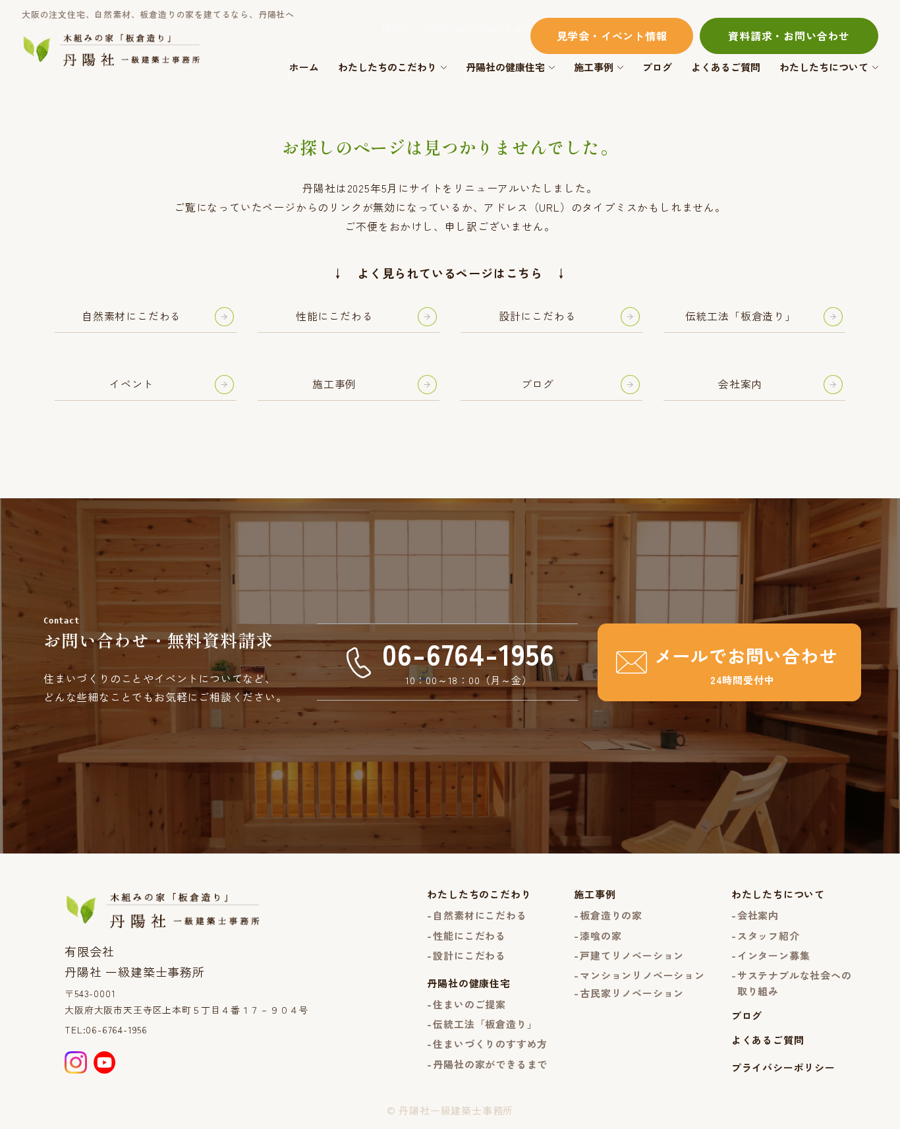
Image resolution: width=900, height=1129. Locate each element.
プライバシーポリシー (783, 1067)
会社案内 (758, 915)
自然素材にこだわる (479, 915)
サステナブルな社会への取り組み (794, 983)
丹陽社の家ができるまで (490, 1064)
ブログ (657, 67)
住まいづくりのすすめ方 (490, 1044)
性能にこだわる (469, 935)
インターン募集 (773, 955)
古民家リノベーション (632, 993)
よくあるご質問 (725, 67)
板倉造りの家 (611, 915)
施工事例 (593, 67)
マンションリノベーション (642, 975)
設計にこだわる (469, 955)
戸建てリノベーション (632, 955)
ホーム (304, 67)
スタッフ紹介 (768, 935)
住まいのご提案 (469, 1004)
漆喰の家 (600, 935)
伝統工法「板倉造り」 (485, 1024)
